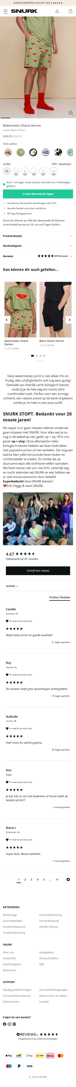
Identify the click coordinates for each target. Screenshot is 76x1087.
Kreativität (9, 958)
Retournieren (11, 1001)
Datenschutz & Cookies (53, 995)
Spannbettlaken (13, 921)
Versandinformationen (17, 995)
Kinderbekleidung (14, 932)
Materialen (9, 970)
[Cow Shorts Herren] (58, 152)
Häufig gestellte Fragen (17, 990)
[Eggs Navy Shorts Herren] (33, 152)
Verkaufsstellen (48, 958)
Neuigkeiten (46, 952)
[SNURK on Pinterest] (14, 1024)
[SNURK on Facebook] (4, 1024)
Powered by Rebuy (38, 361)
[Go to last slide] (6, 320)
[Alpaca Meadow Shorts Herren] (20, 152)
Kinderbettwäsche (14, 926)
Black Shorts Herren (51, 341)
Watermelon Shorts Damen (16, 342)
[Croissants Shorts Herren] (8, 152)
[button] (53, 256)
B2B (41, 964)
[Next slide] (69, 152)
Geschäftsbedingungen (53, 990)
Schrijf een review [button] (38, 570)
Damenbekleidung (50, 915)
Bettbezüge (10, 915)
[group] (38, 554)
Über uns (8, 952)
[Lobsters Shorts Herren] (46, 152)
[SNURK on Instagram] (9, 1024)
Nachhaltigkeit (12, 964)
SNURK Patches (48, 926)
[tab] (32, 356)
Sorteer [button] (11, 586)
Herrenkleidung (49, 921)
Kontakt (44, 1001)
